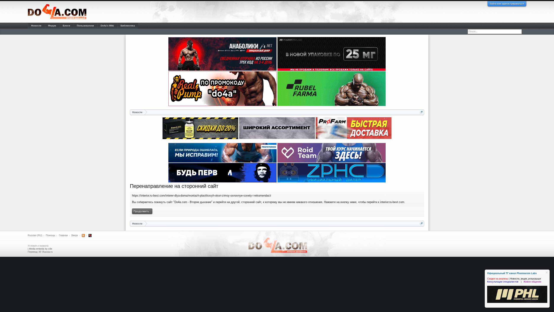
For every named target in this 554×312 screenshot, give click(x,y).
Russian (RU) (35, 235)
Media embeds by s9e (40, 248)
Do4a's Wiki (107, 25)
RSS (83, 235)
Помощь (50, 235)
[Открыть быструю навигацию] (421, 112)
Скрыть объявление (546, 272)
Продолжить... (142, 211)
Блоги (66, 25)
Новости (36, 25)
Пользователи (85, 25)
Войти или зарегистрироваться (507, 3)
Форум (52, 25)
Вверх (74, 235)
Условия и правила (38, 245)
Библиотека (128, 25)
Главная (63, 235)
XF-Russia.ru (46, 251)
